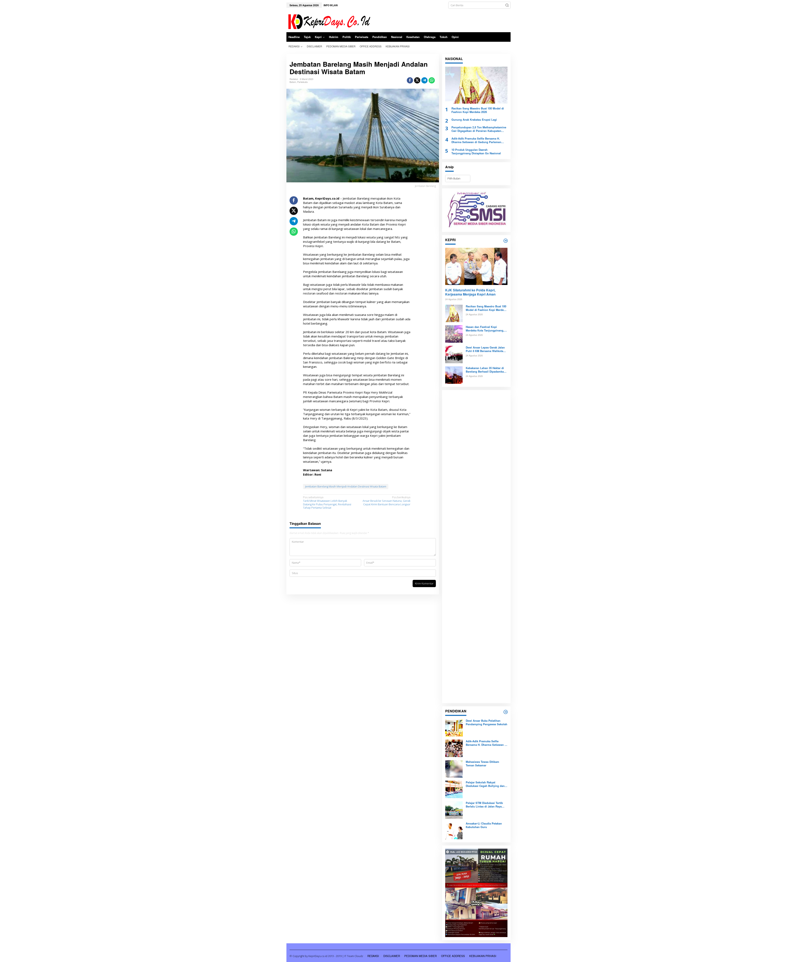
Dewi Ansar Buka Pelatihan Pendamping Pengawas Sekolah (486, 722)
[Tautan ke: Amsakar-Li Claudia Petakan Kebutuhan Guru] (454, 830)
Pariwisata (302, 81)
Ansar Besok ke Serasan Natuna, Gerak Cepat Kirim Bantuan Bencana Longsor (386, 501)
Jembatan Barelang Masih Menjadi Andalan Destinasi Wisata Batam (345, 486)
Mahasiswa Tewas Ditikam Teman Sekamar (482, 763)
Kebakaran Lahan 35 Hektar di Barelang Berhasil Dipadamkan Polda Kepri (485, 369)
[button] (507, 5)
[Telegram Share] (424, 80)
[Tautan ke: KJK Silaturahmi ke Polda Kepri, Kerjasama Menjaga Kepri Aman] (476, 266)
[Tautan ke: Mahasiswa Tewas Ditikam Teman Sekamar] (454, 769)
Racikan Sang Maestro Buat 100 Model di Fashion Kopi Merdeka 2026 (477, 110)
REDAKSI (373, 956)
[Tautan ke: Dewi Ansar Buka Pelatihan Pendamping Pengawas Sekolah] (454, 727)
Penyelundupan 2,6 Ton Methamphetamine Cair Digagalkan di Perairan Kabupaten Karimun (478, 129)
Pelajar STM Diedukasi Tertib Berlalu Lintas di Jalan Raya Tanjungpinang (484, 804)
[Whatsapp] (432, 80)
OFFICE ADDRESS (453, 956)
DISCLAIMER (391, 956)
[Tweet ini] (417, 80)
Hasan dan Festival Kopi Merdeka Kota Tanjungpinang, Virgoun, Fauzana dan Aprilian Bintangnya (485, 328)
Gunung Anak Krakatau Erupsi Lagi (474, 119)
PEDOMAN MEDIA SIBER (420, 956)
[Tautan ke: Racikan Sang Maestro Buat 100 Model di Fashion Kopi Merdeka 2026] (476, 85)
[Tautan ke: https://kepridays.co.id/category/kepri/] (505, 240)
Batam (293, 81)
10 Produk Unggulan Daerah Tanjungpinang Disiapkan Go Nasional (476, 151)
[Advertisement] (476, 546)
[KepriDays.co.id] (328, 21)
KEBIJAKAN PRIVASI (482, 956)
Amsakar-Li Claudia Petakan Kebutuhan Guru (484, 825)
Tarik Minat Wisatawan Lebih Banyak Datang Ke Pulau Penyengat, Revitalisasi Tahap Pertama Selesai (327, 503)
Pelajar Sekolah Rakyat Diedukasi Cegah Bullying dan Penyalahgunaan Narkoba (485, 784)
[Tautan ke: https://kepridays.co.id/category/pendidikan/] (505, 711)
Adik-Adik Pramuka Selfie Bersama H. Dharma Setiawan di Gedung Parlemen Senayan (476, 140)
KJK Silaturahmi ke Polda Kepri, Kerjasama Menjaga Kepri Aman (470, 292)
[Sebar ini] (410, 80)
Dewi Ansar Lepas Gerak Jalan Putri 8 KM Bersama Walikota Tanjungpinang (485, 349)
